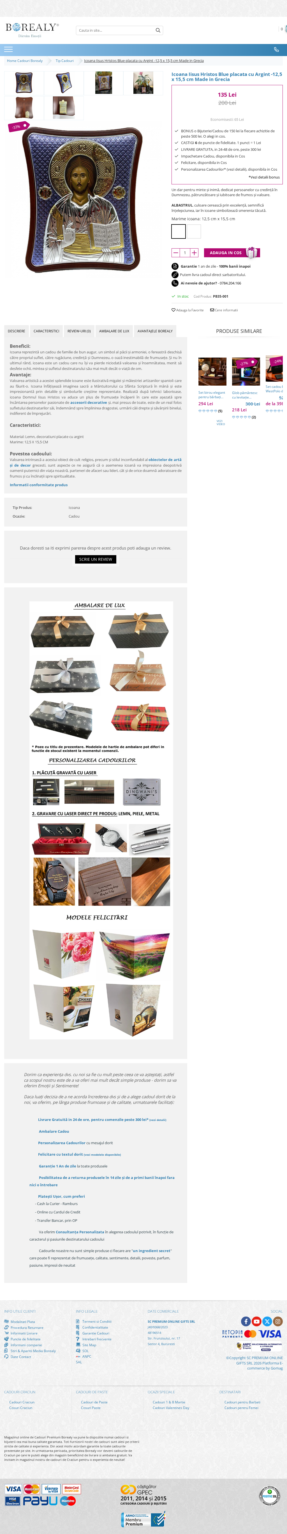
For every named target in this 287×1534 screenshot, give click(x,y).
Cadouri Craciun (21, 1402)
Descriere (16, 331)
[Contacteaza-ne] (276, 49)
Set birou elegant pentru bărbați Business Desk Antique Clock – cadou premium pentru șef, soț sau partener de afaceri (211, 394)
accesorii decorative (88, 402)
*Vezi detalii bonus (264, 177)
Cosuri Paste (90, 1408)
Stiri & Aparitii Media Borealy (33, 1350)
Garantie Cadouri (95, 1333)
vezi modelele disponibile (102, 1155)
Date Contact (20, 1356)
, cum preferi (61, 1196)
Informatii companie (26, 1345)
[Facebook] (246, 1321)
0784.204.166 (230, 283)
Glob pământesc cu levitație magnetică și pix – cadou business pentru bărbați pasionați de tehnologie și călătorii (246, 395)
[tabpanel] (83, 199)
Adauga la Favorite (189, 310)
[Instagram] (278, 1321)
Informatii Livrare (24, 1333)
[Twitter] (267, 1321)
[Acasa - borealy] (32, 30)
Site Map (89, 1345)
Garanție (57, 1166)
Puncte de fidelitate (25, 1339)
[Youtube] (256, 1321)
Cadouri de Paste (94, 1402)
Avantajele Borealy (155, 331)
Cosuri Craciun (20, 1408)
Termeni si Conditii (97, 1321)
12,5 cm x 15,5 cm (178, 231)
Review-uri (79, 331)
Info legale (87, 1311)
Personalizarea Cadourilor (61, 1142)
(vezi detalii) (157, 1120)
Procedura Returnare (26, 1327)
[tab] (16, 331)
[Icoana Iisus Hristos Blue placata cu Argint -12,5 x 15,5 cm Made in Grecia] (83, 199)
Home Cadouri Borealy (25, 60)
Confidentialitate (95, 1327)
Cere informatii (226, 310)
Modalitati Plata (22, 1321)
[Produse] (9, 51)
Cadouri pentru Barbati (242, 1402)
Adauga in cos (226, 252)
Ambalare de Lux (114, 331)
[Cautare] (158, 30)
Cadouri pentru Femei (241, 1408)
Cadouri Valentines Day (170, 1408)
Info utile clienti (20, 1311)
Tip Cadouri (65, 60)
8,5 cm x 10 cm (194, 231)
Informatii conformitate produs (39, 484)
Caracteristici (46, 331)
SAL (79, 1362)
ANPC (86, 1356)
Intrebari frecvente (97, 1339)
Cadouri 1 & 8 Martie (168, 1402)
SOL (85, 1350)
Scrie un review (95, 559)
